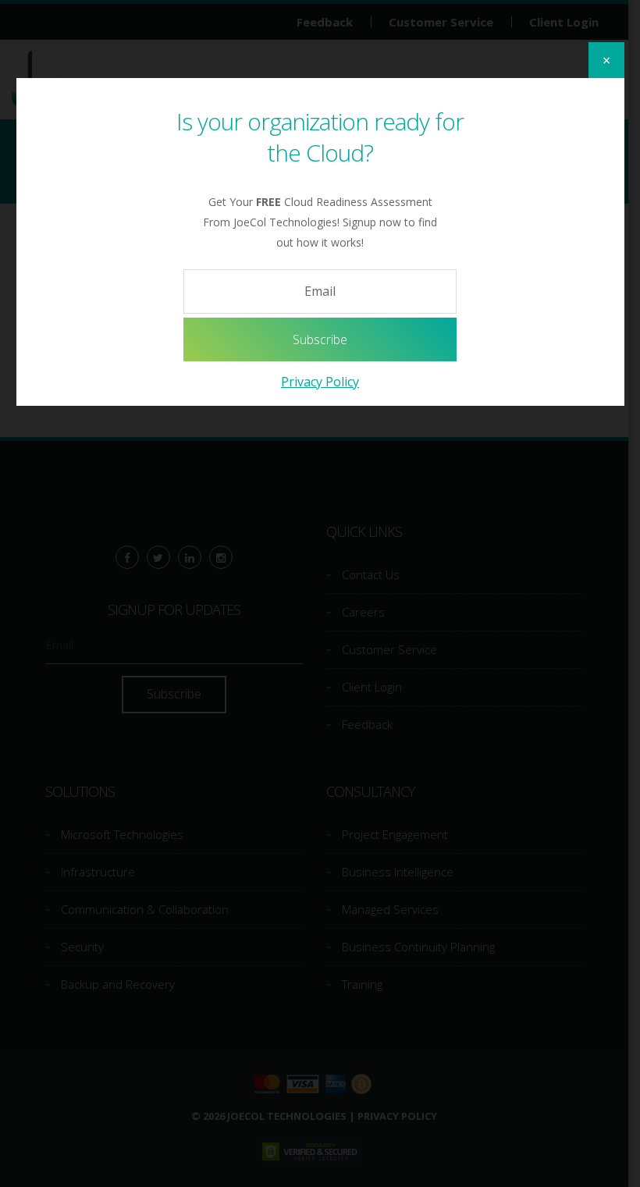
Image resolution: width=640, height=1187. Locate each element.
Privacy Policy (320, 381)
